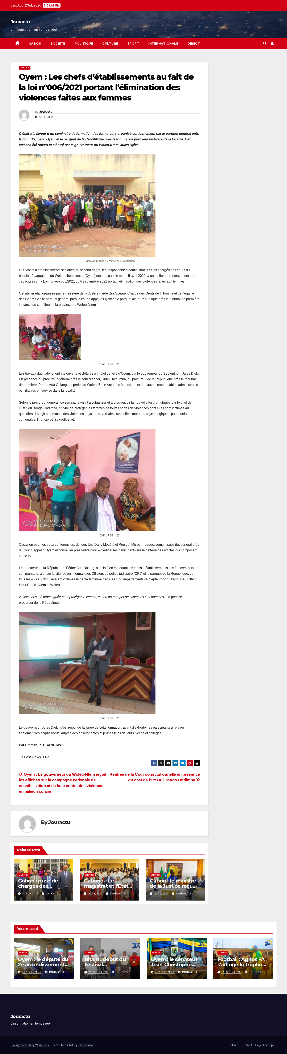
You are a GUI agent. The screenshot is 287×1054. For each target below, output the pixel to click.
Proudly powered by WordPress (30, 1045)
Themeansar (85, 1045)
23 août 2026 (32, 972)
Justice (24, 67)
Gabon (35, 43)
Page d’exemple (265, 1045)
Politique (84, 43)
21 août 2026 (98, 972)
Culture (110, 43)
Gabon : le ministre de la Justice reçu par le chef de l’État (174, 886)
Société (57, 43)
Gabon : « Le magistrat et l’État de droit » (106, 886)
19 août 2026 (231, 972)
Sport (133, 43)
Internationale (163, 43)
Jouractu (20, 22)
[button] (264, 43)
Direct (193, 43)
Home (234, 1045)
